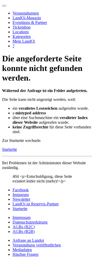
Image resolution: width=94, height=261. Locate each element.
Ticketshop (22, 27)
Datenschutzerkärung (30, 222)
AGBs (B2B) (24, 231)
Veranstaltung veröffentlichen (37, 245)
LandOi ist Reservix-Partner (36, 204)
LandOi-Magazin (27, 18)
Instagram (21, 194)
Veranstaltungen (26, 13)
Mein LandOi (24, 41)
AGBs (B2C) (24, 227)
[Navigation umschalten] (4, 5)
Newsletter (21, 199)
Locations (21, 32)
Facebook (21, 190)
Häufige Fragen (25, 254)
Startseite (9, 149)
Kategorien (22, 36)
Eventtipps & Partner (30, 22)
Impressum (22, 217)
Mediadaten (22, 249)
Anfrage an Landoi (28, 240)
